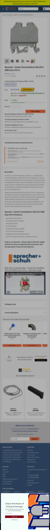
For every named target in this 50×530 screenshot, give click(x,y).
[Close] (47, 495)
